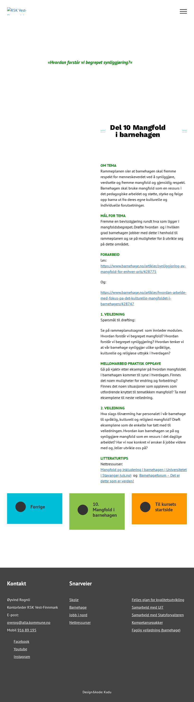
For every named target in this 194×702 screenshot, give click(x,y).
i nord (82, 614)
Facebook (21, 641)
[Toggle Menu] (183, 11)
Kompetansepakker (147, 622)
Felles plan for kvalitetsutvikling (158, 599)
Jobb (73, 614)
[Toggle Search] (167, 11)
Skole (74, 599)
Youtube (20, 649)
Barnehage (78, 607)
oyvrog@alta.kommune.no (28, 622)
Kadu (107, 692)
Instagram (22, 656)
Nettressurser (80, 622)
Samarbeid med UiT (147, 607)
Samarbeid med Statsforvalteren (158, 614)
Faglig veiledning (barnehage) (156, 630)
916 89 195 (27, 630)
